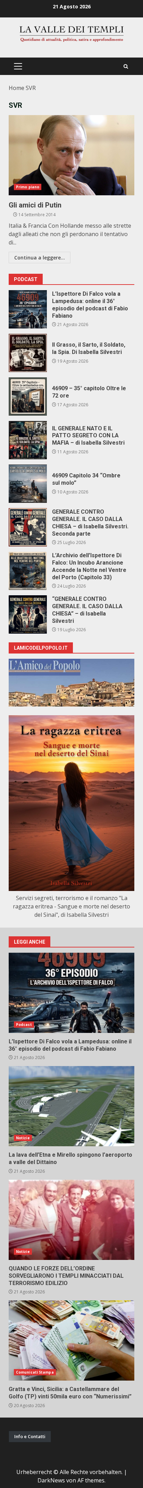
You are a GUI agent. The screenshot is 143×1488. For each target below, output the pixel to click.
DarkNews (51, 1480)
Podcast (24, 1024)
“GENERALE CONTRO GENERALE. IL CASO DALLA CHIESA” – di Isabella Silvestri (28, 614)
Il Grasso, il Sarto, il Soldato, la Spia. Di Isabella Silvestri (28, 353)
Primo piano (27, 186)
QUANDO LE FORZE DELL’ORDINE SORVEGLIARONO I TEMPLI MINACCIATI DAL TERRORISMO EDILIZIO (71, 1220)
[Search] (126, 66)
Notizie (23, 1137)
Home (16, 88)
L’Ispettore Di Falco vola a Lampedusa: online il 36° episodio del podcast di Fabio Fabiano (28, 309)
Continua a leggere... (39, 257)
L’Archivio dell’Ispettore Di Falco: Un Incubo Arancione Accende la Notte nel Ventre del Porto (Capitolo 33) (28, 571)
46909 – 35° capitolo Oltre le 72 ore (28, 396)
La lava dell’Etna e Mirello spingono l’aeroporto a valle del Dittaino (71, 1106)
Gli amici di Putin (71, 155)
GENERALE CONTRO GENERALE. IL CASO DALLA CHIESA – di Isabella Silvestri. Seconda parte (28, 527)
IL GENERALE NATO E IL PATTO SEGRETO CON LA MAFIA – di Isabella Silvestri (28, 440)
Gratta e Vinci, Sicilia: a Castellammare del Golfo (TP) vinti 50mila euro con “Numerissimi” (71, 1340)
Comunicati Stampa (35, 1372)
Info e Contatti (29, 1436)
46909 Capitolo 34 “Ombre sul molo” (28, 483)
